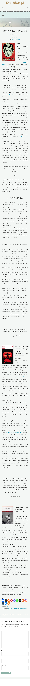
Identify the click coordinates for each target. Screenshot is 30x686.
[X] (6, 600)
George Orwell (18, 608)
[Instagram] (25, 600)
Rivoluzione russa (8, 405)
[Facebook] (3, 600)
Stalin (21, 136)
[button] (3, 15)
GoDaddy (26, 683)
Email (2, 658)
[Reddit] (8, 600)
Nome (2, 651)
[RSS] (23, 600)
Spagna (14, 609)
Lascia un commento (15, 39)
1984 (9, 608)
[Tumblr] (3, 603)
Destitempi (15, 2)
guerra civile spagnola (13, 432)
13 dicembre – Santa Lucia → (23, 614)
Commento (4, 630)
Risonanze (15, 37)
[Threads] (20, 600)
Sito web (3, 665)
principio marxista (18, 377)
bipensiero (12, 608)
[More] (8, 603)
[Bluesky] (6, 603)
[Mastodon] (14, 600)
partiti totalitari (9, 609)
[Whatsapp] (17, 600)
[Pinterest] (11, 600)
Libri (7, 606)
